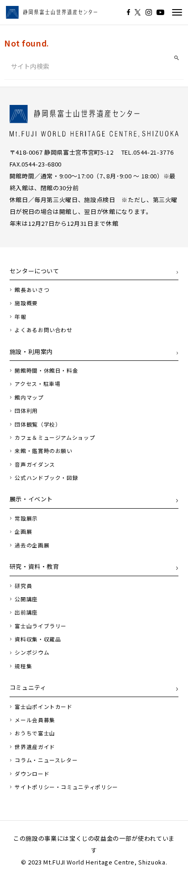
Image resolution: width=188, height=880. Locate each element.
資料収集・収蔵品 (38, 639)
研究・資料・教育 (34, 566)
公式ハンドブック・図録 (46, 477)
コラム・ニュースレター (46, 760)
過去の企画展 (32, 545)
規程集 (23, 666)
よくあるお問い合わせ (44, 329)
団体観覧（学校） (38, 424)
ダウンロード (32, 773)
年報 (20, 316)
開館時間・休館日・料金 (46, 370)
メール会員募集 (35, 720)
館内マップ (29, 397)
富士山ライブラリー (41, 626)
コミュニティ (28, 687)
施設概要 (26, 303)
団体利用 (26, 410)
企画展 (23, 531)
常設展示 (26, 518)
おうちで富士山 (35, 733)
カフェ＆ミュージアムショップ (55, 437)
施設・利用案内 (31, 351)
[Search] (176, 58)
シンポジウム (32, 652)
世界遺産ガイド (35, 746)
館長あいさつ (32, 289)
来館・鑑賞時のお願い (44, 450)
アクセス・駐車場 (37, 383)
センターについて (34, 270)
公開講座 (26, 599)
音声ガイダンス (35, 464)
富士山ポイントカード (44, 706)
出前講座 (26, 612)
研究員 (23, 585)
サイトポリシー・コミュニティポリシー (66, 787)
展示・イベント (31, 499)
